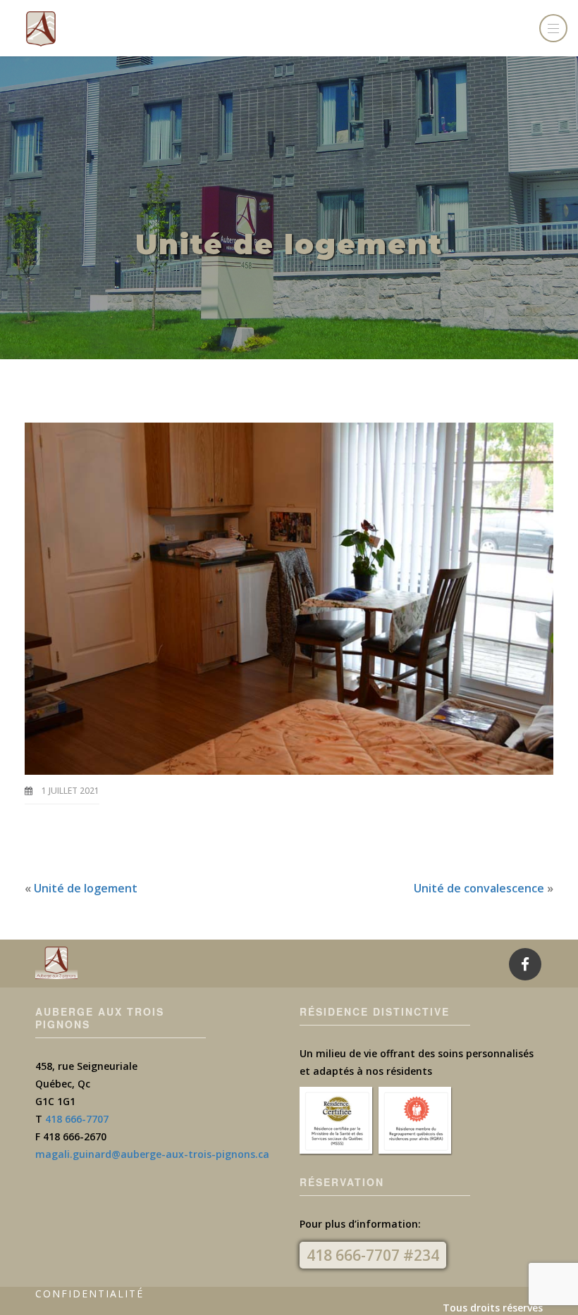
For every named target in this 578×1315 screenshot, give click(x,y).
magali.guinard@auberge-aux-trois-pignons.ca (152, 1154)
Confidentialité (89, 1293)
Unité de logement (85, 888)
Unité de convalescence (479, 888)
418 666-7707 (77, 1119)
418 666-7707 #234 (373, 1255)
